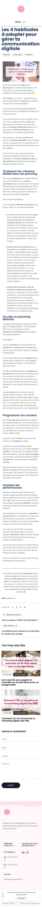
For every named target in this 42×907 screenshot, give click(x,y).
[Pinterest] (20, 607)
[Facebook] (12, 607)
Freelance (28, 55)
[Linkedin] (25, 607)
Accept (21, 898)
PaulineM (6, 55)
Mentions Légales (8, 904)
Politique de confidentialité (29, 904)
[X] (16, 607)
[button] (21, 22)
